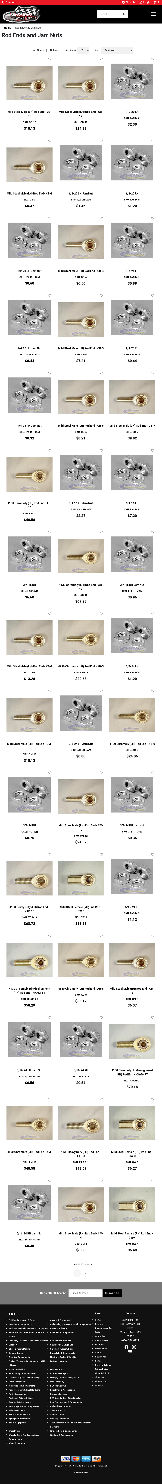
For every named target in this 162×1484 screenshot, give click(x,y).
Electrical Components (19, 1357)
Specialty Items (57, 1414)
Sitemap (99, 1385)
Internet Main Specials (60, 1373)
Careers (99, 1324)
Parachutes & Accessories (62, 1390)
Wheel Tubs (14, 1431)
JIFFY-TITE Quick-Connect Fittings (24, 1378)
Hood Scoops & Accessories (22, 1373)
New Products (101, 1340)
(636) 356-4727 (130, 1340)
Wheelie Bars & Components (63, 1431)
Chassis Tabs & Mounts (19, 1349)
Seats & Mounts (57, 1410)
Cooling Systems (17, 1353)
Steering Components (60, 1419)
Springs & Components (19, 1419)
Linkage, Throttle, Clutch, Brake (64, 1378)
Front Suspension (17, 1369)
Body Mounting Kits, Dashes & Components (29, 1328)
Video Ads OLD (102, 1373)
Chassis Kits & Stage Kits (61, 1345)
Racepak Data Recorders (20, 1402)
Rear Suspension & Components (24, 1406)
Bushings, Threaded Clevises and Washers (28, 1341)
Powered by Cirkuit (81, 1472)
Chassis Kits (100, 1357)
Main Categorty (57, 1382)
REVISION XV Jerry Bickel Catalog (65, 1398)
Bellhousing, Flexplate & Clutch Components (70, 1324)
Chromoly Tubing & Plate (61, 1349)
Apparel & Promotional (60, 1320)
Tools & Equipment (17, 1423)
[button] (11, 2)
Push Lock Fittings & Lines (21, 1398)
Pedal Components (17, 1394)
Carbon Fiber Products (60, 1341)
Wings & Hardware (17, 1443)
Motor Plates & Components (22, 1386)
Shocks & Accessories (19, 1414)
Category (13, 1345)
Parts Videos (101, 1349)
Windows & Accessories (61, 1435)
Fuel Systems (56, 1369)
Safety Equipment (17, 1410)
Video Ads (100, 1344)
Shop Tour (100, 1377)
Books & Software (58, 1328)
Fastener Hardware (59, 1361)
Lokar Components (18, 1382)
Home (98, 1320)
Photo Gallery (101, 1381)
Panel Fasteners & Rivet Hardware (24, 1390)
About (98, 1353)
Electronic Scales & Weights (63, 1357)
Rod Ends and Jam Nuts (60, 1406)
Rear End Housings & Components (66, 1402)
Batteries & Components (20, 1324)
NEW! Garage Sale (58, 1386)
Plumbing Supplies (58, 1394)
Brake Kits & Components (62, 1332)
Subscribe (112, 1293)
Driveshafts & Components (62, 1353)
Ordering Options (103, 1365)
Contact (98, 1361)
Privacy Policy (101, 1369)
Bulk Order (100, 1336)
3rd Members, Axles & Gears (22, 1320)
